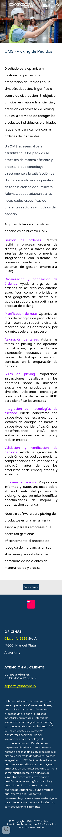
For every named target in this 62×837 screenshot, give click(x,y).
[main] (31, 51)
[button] (4, 4)
